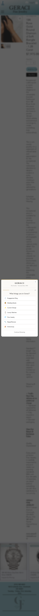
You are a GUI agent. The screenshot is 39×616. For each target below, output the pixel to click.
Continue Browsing (19, 332)
